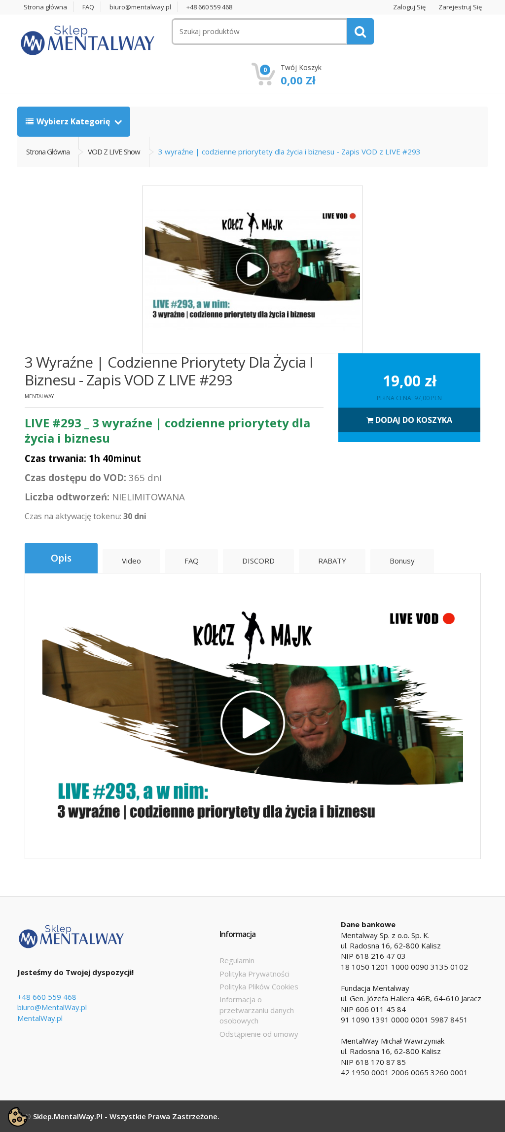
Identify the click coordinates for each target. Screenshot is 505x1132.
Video (131, 561)
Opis (61, 558)
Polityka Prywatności (254, 974)
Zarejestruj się (460, 7)
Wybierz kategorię (74, 121)
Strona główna (45, 7)
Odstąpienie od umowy (258, 1034)
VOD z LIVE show (114, 151)
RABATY (332, 561)
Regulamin (236, 960)
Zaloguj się (409, 7)
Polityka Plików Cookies (258, 986)
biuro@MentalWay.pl (52, 1007)
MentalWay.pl (40, 1018)
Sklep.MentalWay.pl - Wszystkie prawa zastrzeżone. (126, 1116)
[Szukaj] (360, 31)
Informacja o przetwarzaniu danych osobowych (256, 1009)
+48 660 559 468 (209, 7)
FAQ (88, 7)
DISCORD (258, 561)
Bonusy (402, 561)
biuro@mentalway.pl (140, 7)
